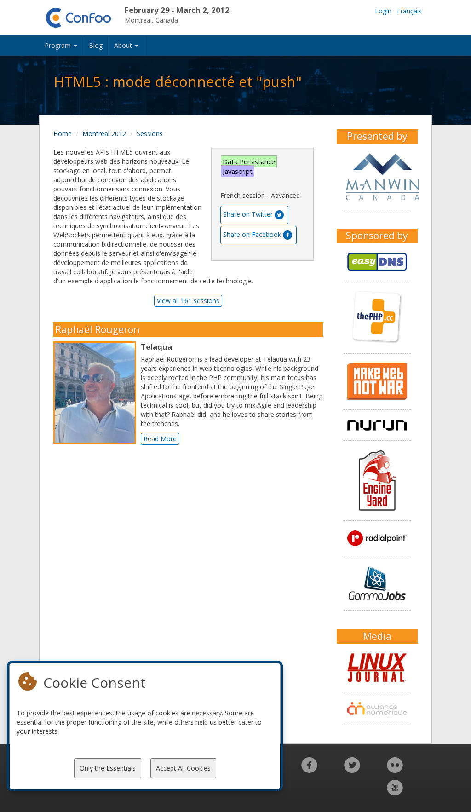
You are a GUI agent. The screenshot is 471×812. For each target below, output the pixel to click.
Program (59, 45)
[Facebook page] (309, 770)
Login (383, 10)
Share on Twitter (248, 214)
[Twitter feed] (352, 770)
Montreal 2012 (104, 133)
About (124, 45)
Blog (96, 45)
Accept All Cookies (183, 768)
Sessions (150, 133)
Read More (160, 438)
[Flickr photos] (394, 770)
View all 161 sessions (188, 300)
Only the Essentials (108, 768)
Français (409, 10)
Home (62, 133)
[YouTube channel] (394, 792)
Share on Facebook (252, 234)
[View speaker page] (97, 392)
